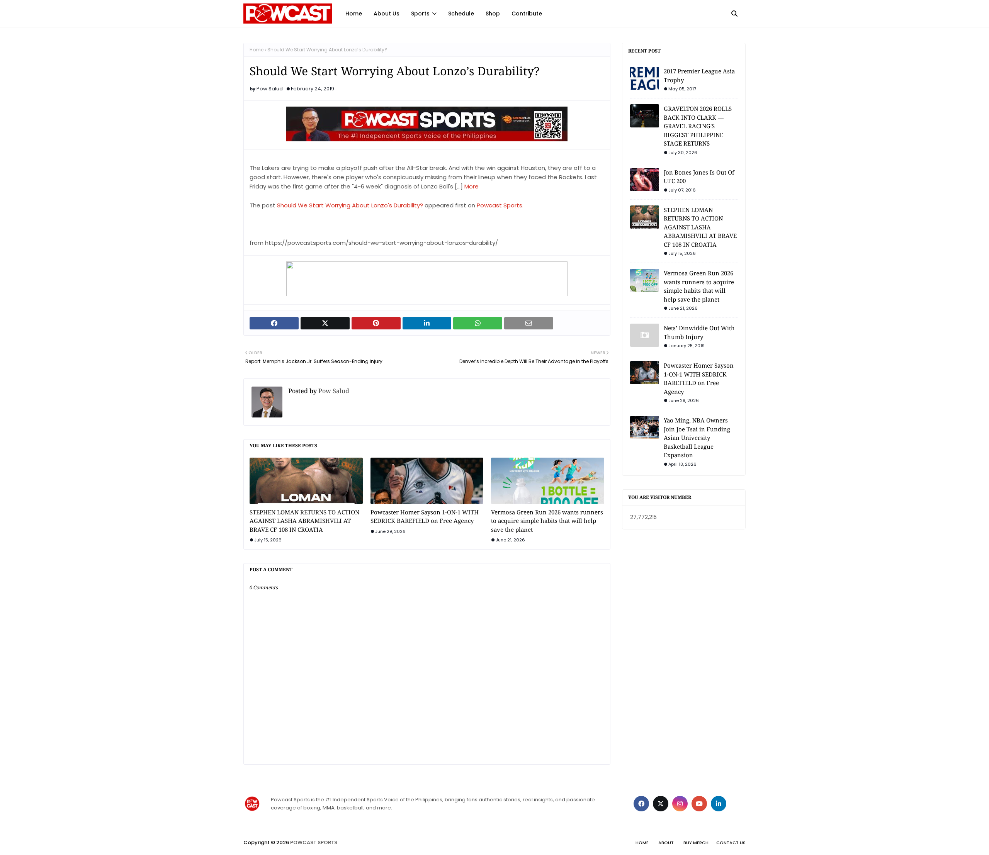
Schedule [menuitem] (461, 13)
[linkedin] (718, 803)
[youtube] (699, 803)
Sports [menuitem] (420, 13)
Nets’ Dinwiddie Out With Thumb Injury (699, 332)
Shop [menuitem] (493, 13)
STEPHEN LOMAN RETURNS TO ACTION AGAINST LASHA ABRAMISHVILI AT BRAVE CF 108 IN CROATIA (304, 520)
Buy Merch (696, 843)
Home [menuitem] (353, 13)
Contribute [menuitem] (526, 13)
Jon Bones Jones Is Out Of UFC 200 (699, 176)
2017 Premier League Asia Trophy (699, 75)
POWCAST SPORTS (313, 842)
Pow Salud (270, 88)
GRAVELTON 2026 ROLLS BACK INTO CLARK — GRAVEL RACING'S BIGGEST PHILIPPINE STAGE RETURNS (698, 126)
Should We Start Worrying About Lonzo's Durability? (350, 205)
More (471, 186)
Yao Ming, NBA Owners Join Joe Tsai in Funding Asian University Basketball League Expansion (697, 437)
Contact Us (731, 843)
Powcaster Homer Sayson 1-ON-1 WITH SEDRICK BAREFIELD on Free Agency (424, 516)
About (666, 843)
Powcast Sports (499, 205)
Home (256, 49)
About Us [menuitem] (386, 13)
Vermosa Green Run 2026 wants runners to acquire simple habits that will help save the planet (547, 520)
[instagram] (680, 803)
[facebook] (641, 803)
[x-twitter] (660, 803)
